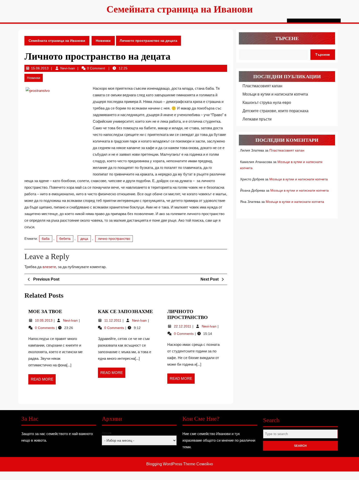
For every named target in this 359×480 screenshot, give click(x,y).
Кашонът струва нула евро (267, 102)
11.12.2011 (113, 320)
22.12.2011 (183, 326)
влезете (49, 267)
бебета (65, 238)
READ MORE (43, 381)
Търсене (287, 38)
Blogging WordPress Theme (170, 464)
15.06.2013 (40, 68)
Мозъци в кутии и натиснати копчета (275, 94)
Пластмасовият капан (262, 86)
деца (84, 238)
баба (46, 238)
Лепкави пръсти (257, 119)
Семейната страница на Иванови (179, 9)
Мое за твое (45, 311)
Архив (106, 433)
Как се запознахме (125, 311)
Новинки (103, 41)
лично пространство (114, 238)
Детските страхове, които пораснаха (275, 111)
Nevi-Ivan (67, 68)
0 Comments (45, 328)
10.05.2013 (44, 320)
